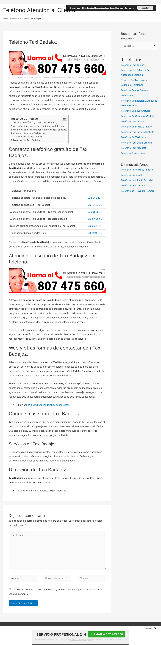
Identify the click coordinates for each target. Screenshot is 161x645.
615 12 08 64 (95, 232)
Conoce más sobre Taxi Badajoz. (30, 133)
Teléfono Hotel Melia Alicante (137, 169)
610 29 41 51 (94, 225)
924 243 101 (94, 197)
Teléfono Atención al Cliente (39, 10)
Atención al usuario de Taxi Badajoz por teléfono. (38, 126)
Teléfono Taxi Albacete (133, 147)
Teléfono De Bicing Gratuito (136, 126)
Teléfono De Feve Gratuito (135, 110)
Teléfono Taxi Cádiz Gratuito (137, 142)
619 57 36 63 (95, 218)
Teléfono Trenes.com (133, 153)
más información (127, 8)
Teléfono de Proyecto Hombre (138, 190)
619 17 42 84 (95, 204)
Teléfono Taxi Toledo (132, 64)
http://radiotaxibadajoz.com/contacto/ (48, 404)
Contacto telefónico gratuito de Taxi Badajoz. (36, 122)
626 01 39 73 (95, 211)
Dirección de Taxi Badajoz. (27, 140)
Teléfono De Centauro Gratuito (138, 116)
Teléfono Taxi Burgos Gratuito (137, 131)
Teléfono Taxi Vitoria (132, 121)
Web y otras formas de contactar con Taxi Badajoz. (40, 129)
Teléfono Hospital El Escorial (137, 180)
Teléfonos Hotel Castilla (134, 185)
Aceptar (145, 7)
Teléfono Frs (128, 95)
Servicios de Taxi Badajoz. (31, 136)
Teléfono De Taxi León (133, 137)
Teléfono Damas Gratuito (135, 90)
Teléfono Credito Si (132, 174)
